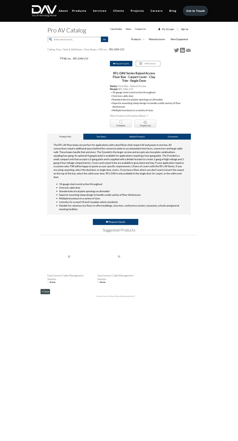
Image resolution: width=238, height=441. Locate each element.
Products (79, 10)
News (128, 29)
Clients (118, 10)
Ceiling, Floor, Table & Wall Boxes (65, 49)
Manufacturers (157, 39)
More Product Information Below (128, 115)
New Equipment (179, 39)
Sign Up (184, 29)
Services (99, 10)
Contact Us (140, 29)
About (63, 10)
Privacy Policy (115, 296)
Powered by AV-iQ (128, 296)
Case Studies (116, 29)
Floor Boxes (90, 49)
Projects (137, 10)
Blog (172, 10)
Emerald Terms (102, 296)
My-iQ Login (168, 29)
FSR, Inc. (103, 49)
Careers (157, 10)
